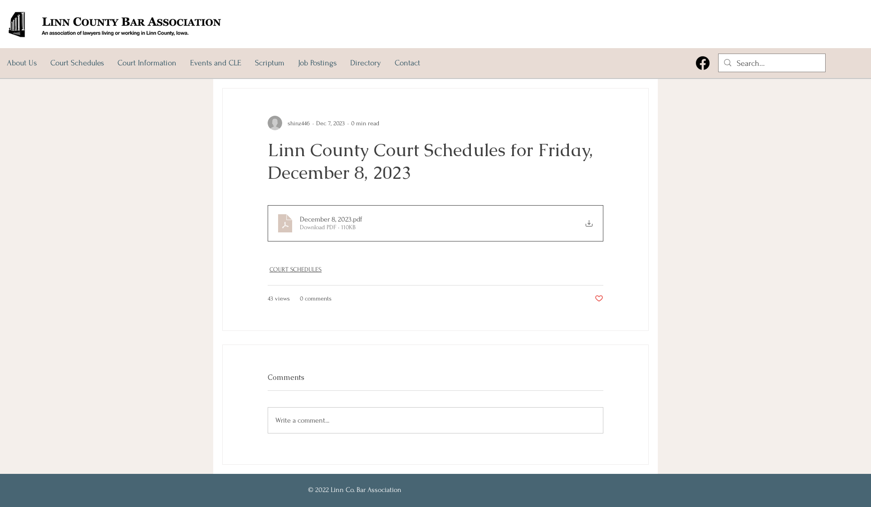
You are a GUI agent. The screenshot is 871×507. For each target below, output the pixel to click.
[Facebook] (703, 63)
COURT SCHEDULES (295, 269)
